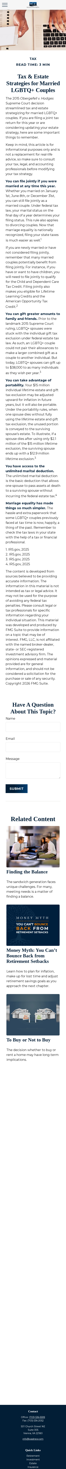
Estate (33, 1463)
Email (10, 739)
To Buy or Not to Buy (28, 1039)
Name (10, 718)
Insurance (33, 1467)
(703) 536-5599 (37, 1417)
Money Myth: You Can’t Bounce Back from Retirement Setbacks (31, 955)
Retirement (33, 1455)
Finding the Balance (27, 871)
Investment (33, 1459)
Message (13, 759)
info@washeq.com (33, 1438)
